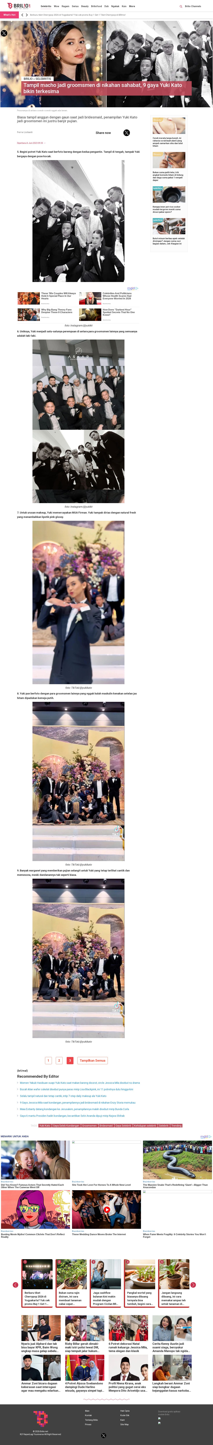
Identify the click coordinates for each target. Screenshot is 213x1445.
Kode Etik (124, 1415)
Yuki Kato (45, 1125)
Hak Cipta (125, 1411)
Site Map (124, 1424)
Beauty (85, 6)
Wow (56, 6)
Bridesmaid (106, 1125)
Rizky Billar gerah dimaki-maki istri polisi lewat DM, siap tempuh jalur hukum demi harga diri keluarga (82, 1347)
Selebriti (164, 1125)
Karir (122, 1420)
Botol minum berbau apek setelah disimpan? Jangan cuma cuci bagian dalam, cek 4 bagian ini (169, 241)
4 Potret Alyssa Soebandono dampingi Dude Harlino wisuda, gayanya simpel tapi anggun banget (84, 1387)
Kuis (124, 6)
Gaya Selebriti (123, 1125)
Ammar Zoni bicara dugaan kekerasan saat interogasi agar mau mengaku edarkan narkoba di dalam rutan (39, 1387)
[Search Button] (181, 7)
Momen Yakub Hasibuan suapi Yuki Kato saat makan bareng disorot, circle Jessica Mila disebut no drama (80, 1082)
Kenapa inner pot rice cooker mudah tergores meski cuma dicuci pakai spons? (167, 209)
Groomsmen (89, 1125)
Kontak (88, 1415)
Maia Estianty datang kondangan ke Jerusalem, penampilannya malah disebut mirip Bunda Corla (74, 1109)
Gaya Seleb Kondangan (66, 1125)
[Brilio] (18, 6)
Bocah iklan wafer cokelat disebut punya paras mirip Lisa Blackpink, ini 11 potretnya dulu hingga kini (76, 1089)
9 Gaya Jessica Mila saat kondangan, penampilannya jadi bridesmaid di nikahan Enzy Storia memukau (77, 1102)
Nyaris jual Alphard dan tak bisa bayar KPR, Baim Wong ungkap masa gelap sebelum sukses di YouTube (40, 1347)
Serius (75, 6)
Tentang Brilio (91, 1420)
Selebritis (46, 6)
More (132, 6)
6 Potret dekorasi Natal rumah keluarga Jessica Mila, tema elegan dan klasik (128, 1347)
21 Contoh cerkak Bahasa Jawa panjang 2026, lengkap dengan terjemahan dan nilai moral (73, 15)
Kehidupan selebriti (145, 1125)
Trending (176, 1125)
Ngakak (115, 6)
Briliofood (96, 6)
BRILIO (28, 79)
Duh (106, 6)
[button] (22, 15)
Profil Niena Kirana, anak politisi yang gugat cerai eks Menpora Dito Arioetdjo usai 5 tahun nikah (127, 1387)
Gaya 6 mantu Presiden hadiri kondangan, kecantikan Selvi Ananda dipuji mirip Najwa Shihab (72, 1115)
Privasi (88, 1424)
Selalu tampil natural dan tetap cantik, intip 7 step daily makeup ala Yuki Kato (63, 1095)
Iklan (87, 1411)
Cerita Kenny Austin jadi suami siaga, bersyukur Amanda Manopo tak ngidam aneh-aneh (171, 1347)
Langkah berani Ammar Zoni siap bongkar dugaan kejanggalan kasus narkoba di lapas (171, 1387)
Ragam (65, 6)
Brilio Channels (193, 6)
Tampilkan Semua (92, 1060)
